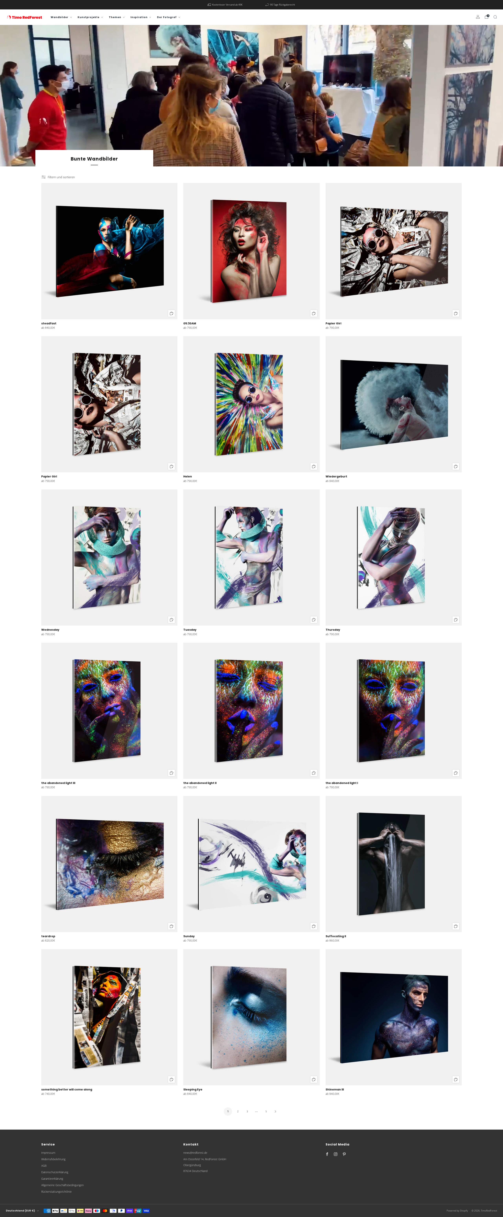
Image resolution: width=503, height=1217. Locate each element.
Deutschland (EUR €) (20, 1210)
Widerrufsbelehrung (53, 1159)
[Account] (478, 17)
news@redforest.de (195, 1153)
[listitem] (225, 4)
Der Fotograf (167, 17)
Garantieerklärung (52, 1178)
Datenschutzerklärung (54, 1172)
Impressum (48, 1153)
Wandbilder (59, 17)
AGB (44, 1165)
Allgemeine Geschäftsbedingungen (62, 1185)
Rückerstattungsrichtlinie (56, 1191)
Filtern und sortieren (61, 177)
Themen (115, 17)
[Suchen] (495, 17)
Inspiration (139, 17)
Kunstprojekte (88, 17)
